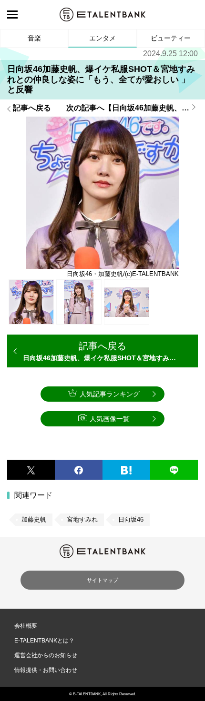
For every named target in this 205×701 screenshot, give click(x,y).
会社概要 (25, 625)
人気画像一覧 (110, 419)
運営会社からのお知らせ (45, 655)
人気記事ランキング (110, 394)
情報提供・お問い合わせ (45, 670)
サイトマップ (102, 580)
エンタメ (102, 38)
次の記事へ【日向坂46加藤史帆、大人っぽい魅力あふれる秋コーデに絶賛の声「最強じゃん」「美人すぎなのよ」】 (132, 108)
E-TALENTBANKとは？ (44, 640)
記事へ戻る (32, 108)
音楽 (34, 38)
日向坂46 (131, 519)
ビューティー (171, 38)
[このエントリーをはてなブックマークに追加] (126, 470)
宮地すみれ (82, 519)
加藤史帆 (33, 519)
